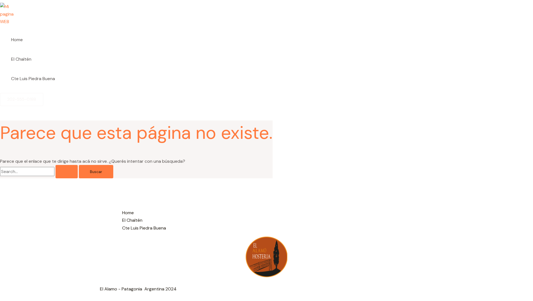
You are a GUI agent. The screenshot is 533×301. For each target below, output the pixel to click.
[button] (21, 99)
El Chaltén (21, 59)
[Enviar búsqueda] (67, 171)
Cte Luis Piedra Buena (33, 79)
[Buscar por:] (39, 171)
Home (17, 40)
